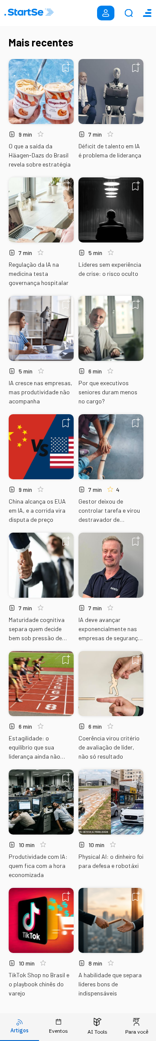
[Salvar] (66, 67)
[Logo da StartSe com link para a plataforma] (29, 13)
